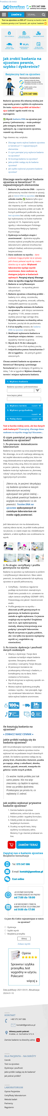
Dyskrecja (11, 927)
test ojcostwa (14, 215)
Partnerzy (8, 1103)
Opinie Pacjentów (12, 1091)
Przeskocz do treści (8, 1)
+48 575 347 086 (18, 1019)
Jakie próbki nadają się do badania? (19, 1072)
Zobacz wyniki (24, 944)
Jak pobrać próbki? (12, 1076)
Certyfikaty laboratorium (15, 1095)
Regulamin (9, 1107)
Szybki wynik (13, 930)
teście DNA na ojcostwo (24, 195)
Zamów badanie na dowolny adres (19, 1040)
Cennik (7, 1060)
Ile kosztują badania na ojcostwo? (23, 159)
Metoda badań (10, 1099)
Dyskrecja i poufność (13, 1068)
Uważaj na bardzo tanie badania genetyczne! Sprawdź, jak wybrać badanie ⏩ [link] (24, 21)
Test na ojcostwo (11, 1064)
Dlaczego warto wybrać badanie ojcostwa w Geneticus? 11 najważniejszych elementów (26, 145)
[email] (26, 1025)
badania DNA (19, 119)
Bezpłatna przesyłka (16, 933)
